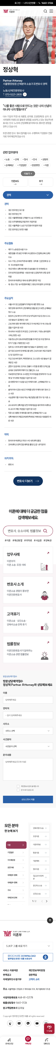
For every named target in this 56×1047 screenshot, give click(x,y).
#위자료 (28, 540)
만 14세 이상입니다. (27, 790)
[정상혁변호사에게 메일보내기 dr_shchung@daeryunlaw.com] (25, 94)
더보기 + (28, 173)
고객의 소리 (34, 979)
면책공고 (7, 974)
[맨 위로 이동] (50, 920)
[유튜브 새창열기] (37, 1023)
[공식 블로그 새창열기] (19, 1023)
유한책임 (33, 974)
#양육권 (47, 540)
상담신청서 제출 (28, 799)
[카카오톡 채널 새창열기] (28, 1023)
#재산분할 (17, 540)
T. (12, 94)
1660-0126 (47, 2)
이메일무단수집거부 (12, 979)
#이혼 (8, 540)
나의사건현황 (29, 2)
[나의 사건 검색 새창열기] (10, 1023)
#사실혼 (38, 540)
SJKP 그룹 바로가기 (16, 946)
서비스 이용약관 (10, 970)
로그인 (17, 2)
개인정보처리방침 (37, 970)
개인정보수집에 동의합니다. (30, 786)
